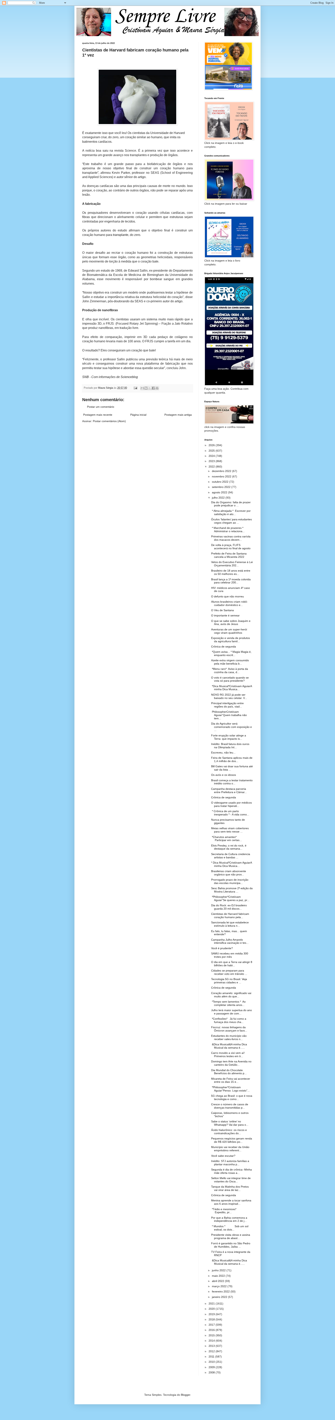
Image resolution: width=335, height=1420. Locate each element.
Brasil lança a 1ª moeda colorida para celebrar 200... (231, 581)
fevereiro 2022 (221, 1291)
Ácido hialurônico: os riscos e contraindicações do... (229, 1131)
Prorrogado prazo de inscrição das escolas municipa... (229, 881)
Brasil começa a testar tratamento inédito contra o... (232, 782)
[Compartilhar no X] (150, 388)
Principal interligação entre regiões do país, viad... (227, 705)
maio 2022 (219, 1275)
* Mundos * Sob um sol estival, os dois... (229, 1228)
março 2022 (219, 1286)
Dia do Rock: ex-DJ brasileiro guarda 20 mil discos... (229, 907)
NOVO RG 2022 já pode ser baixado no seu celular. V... (229, 696)
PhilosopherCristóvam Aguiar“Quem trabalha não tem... (229, 715)
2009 (212, 1367)
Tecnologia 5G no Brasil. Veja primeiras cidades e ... (229, 981)
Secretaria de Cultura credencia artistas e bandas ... (230, 856)
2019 (212, 1314)
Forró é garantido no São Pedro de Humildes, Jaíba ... (230, 1245)
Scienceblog (129, 377)
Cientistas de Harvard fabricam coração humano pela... (230, 915)
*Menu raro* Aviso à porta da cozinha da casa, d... (229, 670)
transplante (120, 234)
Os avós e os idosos (223, 774)
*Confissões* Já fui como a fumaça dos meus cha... (228, 1020)
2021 (212, 1303)
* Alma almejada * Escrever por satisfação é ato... (231, 512)
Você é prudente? (222, 948)
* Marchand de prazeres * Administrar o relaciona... (228, 529)
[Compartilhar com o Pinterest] (157, 388)
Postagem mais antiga (178, 414)
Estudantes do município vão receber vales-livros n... (229, 1037)
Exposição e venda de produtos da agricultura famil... (230, 639)
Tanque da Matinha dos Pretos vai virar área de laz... (230, 1188)
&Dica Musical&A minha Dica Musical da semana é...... (229, 1046)
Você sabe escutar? (223, 1155)
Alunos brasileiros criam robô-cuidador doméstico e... (229, 603)
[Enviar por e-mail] (142, 388)
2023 (212, 461)
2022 (212, 466)
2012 (212, 1351)
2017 (212, 1324)
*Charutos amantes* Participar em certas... (227, 838)
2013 (212, 1345)
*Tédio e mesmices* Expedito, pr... (229, 1211)
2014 (212, 1340)
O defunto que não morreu (227, 596)
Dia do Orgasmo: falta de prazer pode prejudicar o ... (231, 504)
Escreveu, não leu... (223, 752)
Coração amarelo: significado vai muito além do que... (231, 995)
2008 (212, 1372)
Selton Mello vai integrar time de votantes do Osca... (231, 1180)
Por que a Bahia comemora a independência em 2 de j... (229, 1219)
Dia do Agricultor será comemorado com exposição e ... (231, 727)
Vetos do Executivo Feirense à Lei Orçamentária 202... (232, 564)
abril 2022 (218, 1281)
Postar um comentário (100, 406)
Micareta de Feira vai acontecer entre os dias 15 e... (230, 1080)
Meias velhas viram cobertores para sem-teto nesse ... (230, 830)
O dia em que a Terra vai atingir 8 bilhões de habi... (231, 963)
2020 (212, 1308)
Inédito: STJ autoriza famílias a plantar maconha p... (230, 1162)
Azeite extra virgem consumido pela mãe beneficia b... (230, 662)
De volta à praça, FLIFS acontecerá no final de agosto (230, 546)
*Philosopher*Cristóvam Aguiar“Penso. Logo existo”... (230, 1089)
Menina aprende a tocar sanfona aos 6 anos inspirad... (231, 1202)
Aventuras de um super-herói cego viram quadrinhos (229, 631)
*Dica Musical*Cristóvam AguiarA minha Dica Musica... (231, 688)
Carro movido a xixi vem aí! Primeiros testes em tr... (228, 1054)
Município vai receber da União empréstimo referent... (230, 1148)
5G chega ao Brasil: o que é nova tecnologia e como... (231, 1097)
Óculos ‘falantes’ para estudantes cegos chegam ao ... (231, 521)
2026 (212, 445)
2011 (212, 1356)
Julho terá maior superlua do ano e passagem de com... (231, 1012)
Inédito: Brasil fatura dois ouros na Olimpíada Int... (230, 745)
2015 (212, 1335)
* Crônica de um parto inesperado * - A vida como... (230, 813)
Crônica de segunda (223, 646)
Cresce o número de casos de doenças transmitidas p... (229, 1106)
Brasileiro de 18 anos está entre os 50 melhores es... (230, 572)
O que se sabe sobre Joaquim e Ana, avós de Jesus (230, 622)
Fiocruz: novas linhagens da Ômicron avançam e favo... (229, 1029)
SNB (85, 377)
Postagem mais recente (97, 414)
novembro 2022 (222, 476)
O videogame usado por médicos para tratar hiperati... (231, 804)
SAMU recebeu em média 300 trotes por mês (229, 955)
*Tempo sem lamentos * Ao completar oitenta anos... (228, 1003)
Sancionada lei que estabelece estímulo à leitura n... (230, 924)
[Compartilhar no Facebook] (153, 388)
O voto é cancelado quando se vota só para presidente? (230, 679)
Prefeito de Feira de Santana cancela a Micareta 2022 (229, 555)
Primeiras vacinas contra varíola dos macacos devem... (230, 538)
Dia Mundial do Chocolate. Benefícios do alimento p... (229, 1072)
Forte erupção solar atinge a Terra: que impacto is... (228, 737)
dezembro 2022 (222, 471)
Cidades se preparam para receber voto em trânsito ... (229, 972)
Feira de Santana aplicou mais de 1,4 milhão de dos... (231, 759)
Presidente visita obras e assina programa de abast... (230, 1236)
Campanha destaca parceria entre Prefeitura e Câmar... (229, 790)
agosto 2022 (220, 492)
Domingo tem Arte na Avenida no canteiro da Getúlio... (231, 1063)
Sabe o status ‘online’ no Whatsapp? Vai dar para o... (229, 1123)
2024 (212, 455)
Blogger (185, 1394)
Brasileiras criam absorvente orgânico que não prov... (228, 873)
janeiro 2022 (220, 1296)
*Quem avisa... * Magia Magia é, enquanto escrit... (231, 653)
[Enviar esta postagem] (135, 388)
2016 (212, 1329)
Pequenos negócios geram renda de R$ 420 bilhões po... (231, 1140)
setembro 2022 (221, 486)
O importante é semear (225, 615)
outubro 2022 (220, 481)
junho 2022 (219, 1270)
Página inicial (138, 414)
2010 (212, 1361)
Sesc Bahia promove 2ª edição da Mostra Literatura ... (232, 890)
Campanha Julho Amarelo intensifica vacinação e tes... (230, 941)
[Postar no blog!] (146, 388)
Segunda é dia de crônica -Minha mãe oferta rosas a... (231, 1171)
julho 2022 (218, 497)
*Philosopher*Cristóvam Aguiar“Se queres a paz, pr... (230, 898)
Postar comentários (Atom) (109, 421)
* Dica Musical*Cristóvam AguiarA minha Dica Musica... (231, 864)
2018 (212, 1319)
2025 (212, 450)
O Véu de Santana (222, 610)
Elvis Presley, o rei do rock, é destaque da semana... (228, 847)
